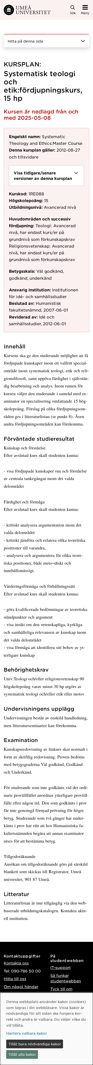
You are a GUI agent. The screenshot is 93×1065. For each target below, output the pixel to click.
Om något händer (21, 986)
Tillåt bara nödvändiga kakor (34, 1044)
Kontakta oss (16, 962)
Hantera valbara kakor (26, 1033)
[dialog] (46, 1029)
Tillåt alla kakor (22, 1054)
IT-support (60, 967)
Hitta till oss (15, 978)
